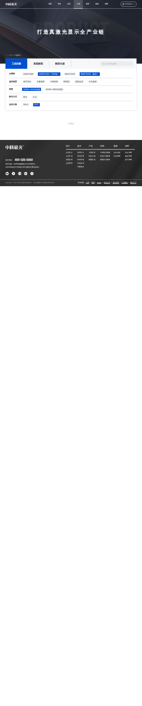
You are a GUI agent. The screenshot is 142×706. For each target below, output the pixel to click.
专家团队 (80, 167)
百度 (87, 182)
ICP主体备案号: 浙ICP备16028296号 (44, 182)
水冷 (35, 97)
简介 (59, 4)
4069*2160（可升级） (49, 74)
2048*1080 (28, 74)
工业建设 (124, 182)
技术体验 (80, 159)
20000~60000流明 (31, 89)
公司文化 (69, 156)
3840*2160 (70, 74)
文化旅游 (93, 81)
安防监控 (79, 81)
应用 (87, 4)
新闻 (97, 4)
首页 (50, 4)
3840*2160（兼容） (89, 74)
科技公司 (107, 182)
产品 (78, 4)
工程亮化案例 (105, 152)
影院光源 (60, 63)
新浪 (93, 182)
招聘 (106, 4)
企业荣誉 (69, 163)
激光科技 (116, 182)
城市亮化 (27, 81)
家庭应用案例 (105, 159)
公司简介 (69, 152)
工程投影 (16, 63)
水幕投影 (54, 81)
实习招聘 (128, 159)
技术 (69, 4)
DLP (36, 104)
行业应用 (80, 163)
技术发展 (80, 156)
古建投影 (41, 81)
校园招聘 (128, 156)
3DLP (26, 104)
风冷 (25, 97)
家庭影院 (38, 63)
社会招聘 (128, 152)
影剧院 (66, 81)
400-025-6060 (24, 160)
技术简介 (80, 152)
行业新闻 (117, 156)
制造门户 (133, 182)
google (99, 182)
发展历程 (69, 159)
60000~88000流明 (54, 89)
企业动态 (117, 152)
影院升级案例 (105, 156)
